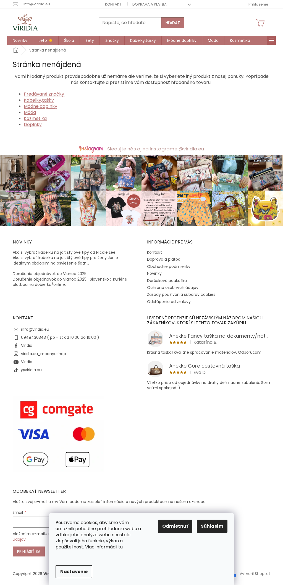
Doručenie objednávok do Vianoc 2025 (50, 273)
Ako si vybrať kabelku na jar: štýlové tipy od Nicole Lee (64, 252)
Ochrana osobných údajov (172, 287)
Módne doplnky (40, 106)
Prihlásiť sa (28, 551)
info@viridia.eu (35, 329)
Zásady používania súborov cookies (181, 294)
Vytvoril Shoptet (255, 573)
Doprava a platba (149, 4)
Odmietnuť (175, 526)
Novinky (154, 273)
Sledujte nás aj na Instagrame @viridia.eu (155, 148)
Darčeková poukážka (167, 280)
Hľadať (173, 22)
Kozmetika (35, 118)
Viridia (26, 345)
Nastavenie (74, 571)
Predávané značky (44, 94)
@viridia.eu (31, 370)
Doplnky (33, 124)
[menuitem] (20, 40)
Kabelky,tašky (39, 100)
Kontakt (113, 4)
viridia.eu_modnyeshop (43, 353)
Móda (30, 112)
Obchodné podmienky (168, 266)
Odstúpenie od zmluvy (169, 301)
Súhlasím (212, 526)
